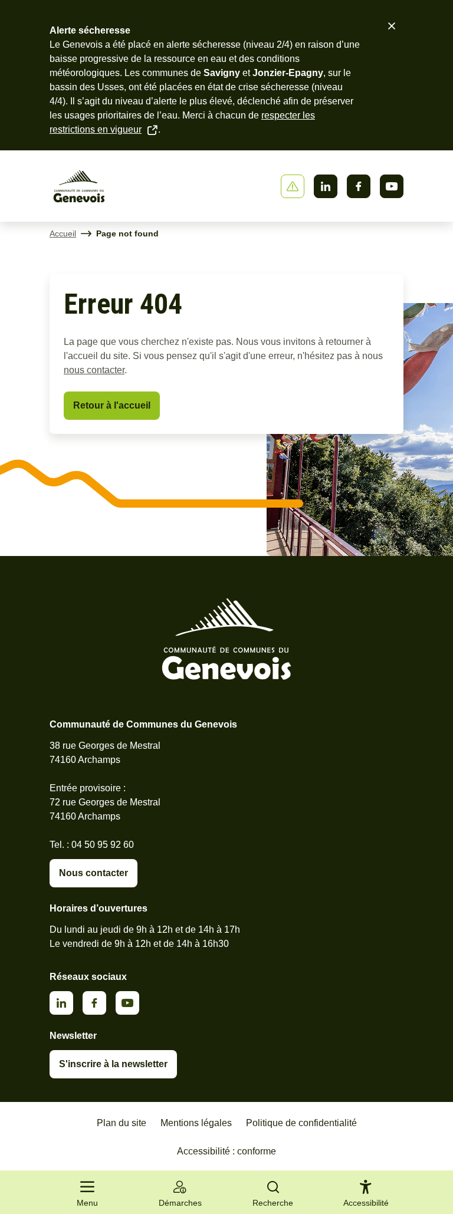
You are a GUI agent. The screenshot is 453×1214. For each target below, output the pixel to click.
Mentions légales (196, 1123)
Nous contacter (93, 873)
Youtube (391, 186)
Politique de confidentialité (301, 1123)
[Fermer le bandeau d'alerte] (391, 26)
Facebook (358, 186)
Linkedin (325, 186)
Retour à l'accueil (111, 405)
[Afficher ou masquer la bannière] (292, 186)
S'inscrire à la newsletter (113, 1064)
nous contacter (94, 370)
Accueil (63, 233)
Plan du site (121, 1123)
